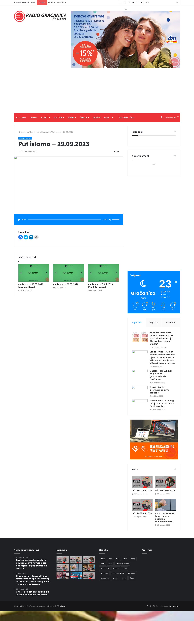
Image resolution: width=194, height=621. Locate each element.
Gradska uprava (122, 563)
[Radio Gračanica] (40, 16)
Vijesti (44, 117)
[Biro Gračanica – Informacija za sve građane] (140, 391)
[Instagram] (137, 2)
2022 (103, 559)
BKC (125, 559)
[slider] (116, 216)
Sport (71, 117)
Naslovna (21, 117)
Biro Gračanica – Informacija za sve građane (159, 390)
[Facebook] (129, 2)
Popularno (137, 322)
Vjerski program (44, 132)
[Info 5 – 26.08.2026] (165, 482)
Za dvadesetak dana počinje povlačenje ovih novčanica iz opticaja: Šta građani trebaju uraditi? (162, 338)
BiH (117, 559)
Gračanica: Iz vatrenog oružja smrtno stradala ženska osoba (162, 403)
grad (110, 563)
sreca (124, 578)
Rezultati (131, 573)
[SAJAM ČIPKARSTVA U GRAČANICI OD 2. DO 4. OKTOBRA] (63, 575)
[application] (68, 220)
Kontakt (176, 606)
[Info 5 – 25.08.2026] (142, 505)
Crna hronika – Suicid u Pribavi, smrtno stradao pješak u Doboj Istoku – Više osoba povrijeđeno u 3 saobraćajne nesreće (162, 357)
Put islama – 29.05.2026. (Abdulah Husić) (31, 285)
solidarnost (105, 578)
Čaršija (83, 117)
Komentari (171, 322)
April (110, 559)
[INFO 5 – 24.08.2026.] (89, 575)
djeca (133, 559)
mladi (125, 568)
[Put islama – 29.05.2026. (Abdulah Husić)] (33, 273)
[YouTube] (133, 2)
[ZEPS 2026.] (76, 575)
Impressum (166, 606)
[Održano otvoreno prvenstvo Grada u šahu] (89, 567)
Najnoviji (154, 322)
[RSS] (142, 2)
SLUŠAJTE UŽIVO (126, 117)
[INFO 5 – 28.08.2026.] (63, 559)
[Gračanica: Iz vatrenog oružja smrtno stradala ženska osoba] (140, 404)
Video (96, 117)
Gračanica (105, 568)
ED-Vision (61, 606)
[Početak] (19, 219)
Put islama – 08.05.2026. (66, 284)
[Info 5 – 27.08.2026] (142, 482)
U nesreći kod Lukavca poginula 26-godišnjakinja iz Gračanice (161, 375)
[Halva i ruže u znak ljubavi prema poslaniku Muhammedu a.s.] (165, 505)
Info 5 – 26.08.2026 (165, 490)
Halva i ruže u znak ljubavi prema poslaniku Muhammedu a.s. (164, 517)
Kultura (58, 117)
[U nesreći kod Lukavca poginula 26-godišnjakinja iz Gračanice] (140, 375)
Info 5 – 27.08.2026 (142, 490)
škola (132, 578)
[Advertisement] (97, 92)
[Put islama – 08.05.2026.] (68, 273)
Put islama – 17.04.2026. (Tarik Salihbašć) (100, 285)
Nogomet (104, 573)
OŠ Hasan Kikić (118, 573)
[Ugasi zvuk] (110, 219)
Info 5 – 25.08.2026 (57, 2)
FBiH (103, 563)
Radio (33, 117)
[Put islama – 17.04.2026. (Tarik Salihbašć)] (103, 273)
